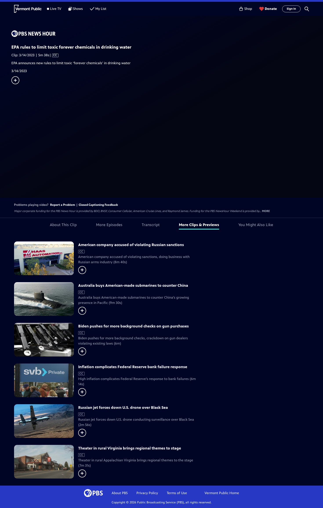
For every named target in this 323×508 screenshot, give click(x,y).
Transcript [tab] (151, 224)
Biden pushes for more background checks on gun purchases (133, 326)
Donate (271, 9)
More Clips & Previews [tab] (199, 224)
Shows (78, 9)
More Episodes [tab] (109, 224)
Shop (248, 9)
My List (100, 9)
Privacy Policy (147, 493)
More (266, 211)
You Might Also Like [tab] (255, 224)
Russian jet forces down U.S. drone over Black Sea (123, 407)
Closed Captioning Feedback (98, 205)
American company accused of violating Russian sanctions (131, 244)
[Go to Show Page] (167, 33)
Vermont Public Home (222, 493)
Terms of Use (177, 493)
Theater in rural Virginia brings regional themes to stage (129, 448)
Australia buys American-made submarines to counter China (133, 285)
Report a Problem (62, 205)
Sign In (291, 9)
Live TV (55, 9)
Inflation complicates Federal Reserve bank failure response (132, 366)
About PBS (120, 493)
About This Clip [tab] (63, 224)
